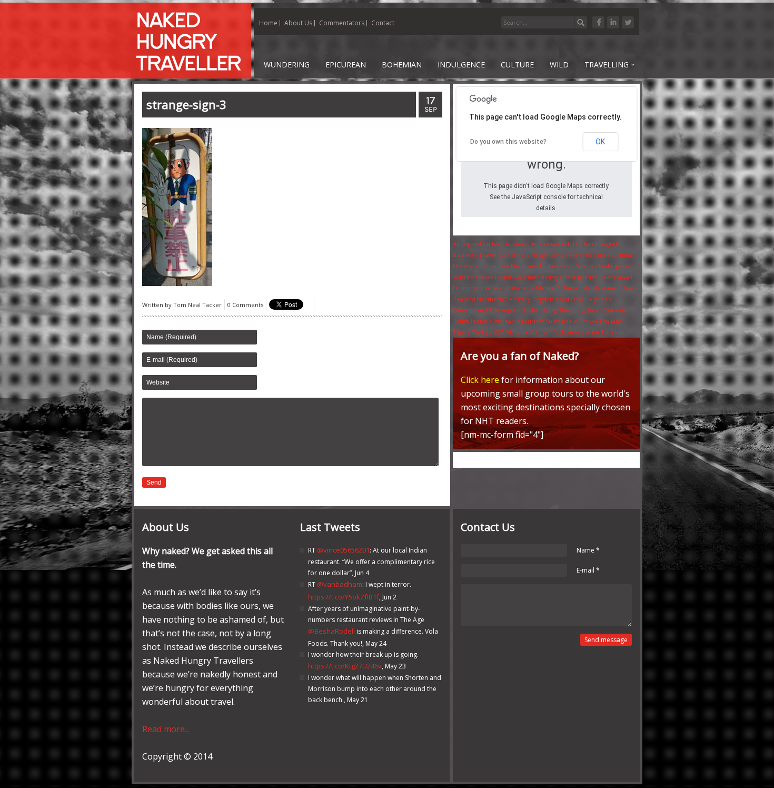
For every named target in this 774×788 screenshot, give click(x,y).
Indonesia (520, 288)
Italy (585, 288)
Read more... (166, 729)
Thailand (611, 321)
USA (498, 332)
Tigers (461, 332)
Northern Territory (504, 299)
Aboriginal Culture (478, 244)
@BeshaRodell (331, 631)
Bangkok (607, 244)
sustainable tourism (516, 321)
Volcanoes (568, 332)
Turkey (482, 332)
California (511, 255)
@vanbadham (339, 584)
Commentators (341, 22)
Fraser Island (493, 277)
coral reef (564, 255)
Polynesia (598, 299)
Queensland (470, 310)
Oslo (577, 299)
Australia (517, 244)
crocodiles (594, 255)
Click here (480, 380)
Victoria (517, 332)
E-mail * (588, 570)
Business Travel (475, 255)
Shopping (572, 310)
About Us (298, 22)
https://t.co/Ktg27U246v (345, 666)
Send (154, 482)
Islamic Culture (556, 288)
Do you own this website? (508, 141)
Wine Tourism (604, 332)
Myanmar (605, 288)
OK (600, 141)
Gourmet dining (535, 277)
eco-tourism (491, 266)
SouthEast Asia (607, 310)
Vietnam (541, 332)
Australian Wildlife (556, 244)
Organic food (550, 299)
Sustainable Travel (571, 321)
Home (268, 22)
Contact (382, 22)
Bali (588, 244)
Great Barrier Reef (586, 277)
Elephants (524, 266)
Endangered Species (568, 266)
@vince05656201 (343, 550)
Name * (588, 550)
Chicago (538, 255)
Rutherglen (504, 310)
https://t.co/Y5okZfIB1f (343, 597)
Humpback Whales (479, 288)
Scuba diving (539, 310)
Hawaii (623, 277)
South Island (470, 321)
